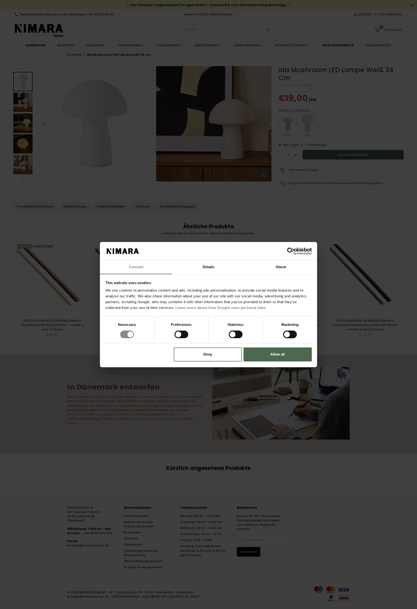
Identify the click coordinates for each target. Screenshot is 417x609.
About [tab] (281, 267)
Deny (207, 354)
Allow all (277, 354)
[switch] (181, 334)
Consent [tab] (136, 267)
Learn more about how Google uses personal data (220, 308)
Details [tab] (209, 267)
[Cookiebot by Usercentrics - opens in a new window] (291, 251)
